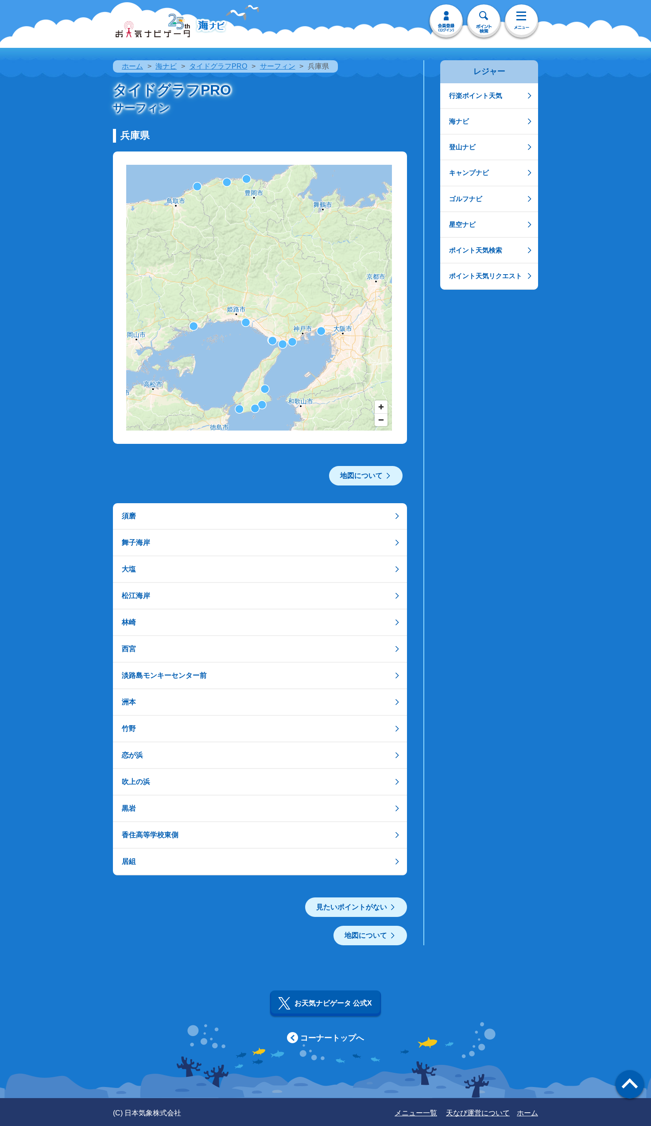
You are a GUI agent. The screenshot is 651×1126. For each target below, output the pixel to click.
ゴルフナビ (465, 198)
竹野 (129, 728)
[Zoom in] (381, 406)
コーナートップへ (332, 1037)
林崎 (129, 622)
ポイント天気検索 (475, 250)
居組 (129, 861)
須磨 (129, 516)
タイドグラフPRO (218, 66)
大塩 (129, 569)
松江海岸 (136, 595)
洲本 (129, 702)
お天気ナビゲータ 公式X (333, 1003)
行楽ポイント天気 (475, 95)
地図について (361, 475)
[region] (259, 298)
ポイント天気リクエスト (485, 276)
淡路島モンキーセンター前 (164, 675)
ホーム (132, 66)
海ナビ (166, 66)
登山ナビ (462, 147)
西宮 (129, 648)
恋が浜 (132, 755)
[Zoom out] (381, 419)
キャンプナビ (469, 172)
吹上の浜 (136, 781)
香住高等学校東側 (150, 835)
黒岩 (129, 808)
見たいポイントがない (351, 907)
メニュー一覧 (416, 1113)
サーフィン (277, 66)
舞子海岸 (136, 542)
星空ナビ (462, 224)
